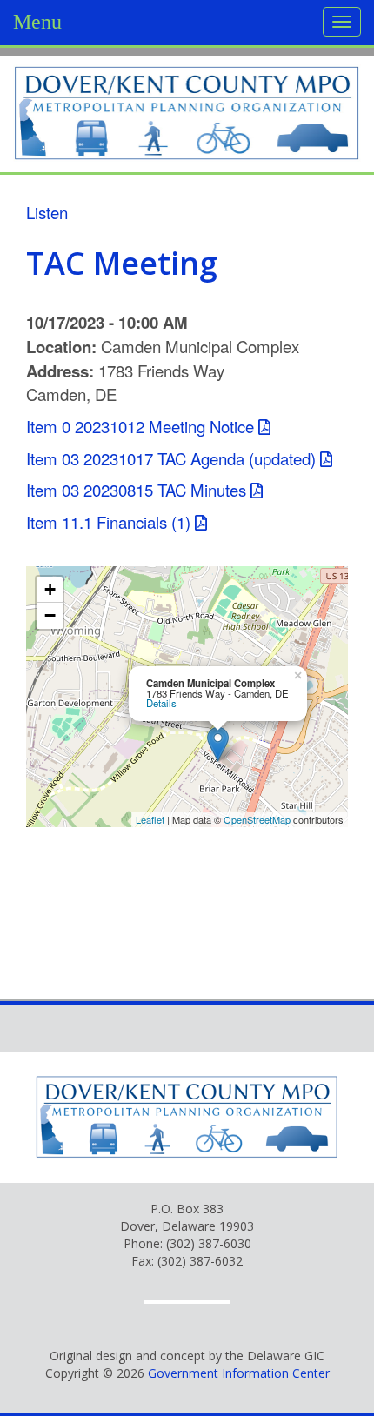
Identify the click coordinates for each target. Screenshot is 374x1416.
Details (161, 703)
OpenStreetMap (257, 819)
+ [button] (50, 589)
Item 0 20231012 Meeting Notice (140, 426)
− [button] (50, 615)
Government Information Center (239, 1373)
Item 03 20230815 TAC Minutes (136, 489)
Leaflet (150, 819)
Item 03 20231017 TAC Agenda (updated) (171, 458)
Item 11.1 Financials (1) (108, 522)
